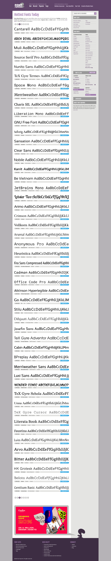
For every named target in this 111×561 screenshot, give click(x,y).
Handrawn (87, 47)
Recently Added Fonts (21, 544)
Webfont (76, 79)
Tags (46, 6)
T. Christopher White (29, 322)
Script (74, 48)
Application (76, 83)
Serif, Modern (88, 64)
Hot (30, 6)
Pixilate (26, 481)
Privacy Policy (47, 552)
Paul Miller (28, 275)
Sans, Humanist (88, 55)
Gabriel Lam (29, 181)
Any (86, 77)
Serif (74, 50)
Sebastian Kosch (29, 219)
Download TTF (65, 32)
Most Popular (76, 22)
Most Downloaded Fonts (21, 546)
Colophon (29, 88)
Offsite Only (76, 93)
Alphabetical (88, 89)
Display (75, 40)
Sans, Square (88, 59)
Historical (87, 48)
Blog (73, 547)
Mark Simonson (31, 247)
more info (75, 110)
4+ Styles (87, 79)
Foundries (87, 24)
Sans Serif (75, 47)
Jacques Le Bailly (30, 70)
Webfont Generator (59, 6)
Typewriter (75, 54)
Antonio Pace (27, 443)
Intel (27, 153)
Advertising (46, 549)
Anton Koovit (27, 453)
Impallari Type (29, 200)
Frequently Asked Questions (50, 544)
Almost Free (76, 27)
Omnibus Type (27, 406)
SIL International (30, 107)
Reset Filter (92, 72)
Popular (41, 6)
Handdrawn (76, 41)
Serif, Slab (87, 66)
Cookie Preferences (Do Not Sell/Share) (52, 555)
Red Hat (30, 116)
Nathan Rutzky (31, 284)
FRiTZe (27, 228)
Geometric (87, 45)
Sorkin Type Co (30, 98)
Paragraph (87, 40)
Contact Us (46, 547)
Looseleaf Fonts (28, 135)
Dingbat (75, 38)
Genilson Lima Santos (28, 312)
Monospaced (76, 43)
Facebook (74, 546)
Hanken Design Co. (30, 472)
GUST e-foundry (32, 79)
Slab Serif (75, 52)
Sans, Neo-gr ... (88, 57)
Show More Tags (89, 67)
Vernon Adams (27, 51)
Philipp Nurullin (31, 190)
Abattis (27, 32)
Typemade (29, 332)
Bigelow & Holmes (30, 379)
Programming (76, 45)
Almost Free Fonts (20, 547)
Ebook (74, 81)
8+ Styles (87, 81)
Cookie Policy (47, 554)
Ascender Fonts (28, 209)
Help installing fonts (48, 546)
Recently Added (77, 20)
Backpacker (28, 360)
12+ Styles (87, 83)
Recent (35, 6)
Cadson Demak (27, 172)
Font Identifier (70, 6)
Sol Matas (26, 462)
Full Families (89, 84)
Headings (87, 38)
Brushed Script (88, 41)
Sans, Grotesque (89, 54)
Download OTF (64, 60)
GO (24, 303)
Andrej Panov (29, 257)
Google (29, 425)
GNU (29, 125)
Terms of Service (47, 551)
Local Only (75, 91)
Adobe (30, 60)
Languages (87, 22)
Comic (74, 36)
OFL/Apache (76, 85)
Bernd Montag (29, 144)
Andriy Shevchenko (29, 238)
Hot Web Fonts (76, 26)
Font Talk (77, 6)
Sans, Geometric (89, 52)
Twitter (73, 544)
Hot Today (75, 24)
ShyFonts (28, 41)
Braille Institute (34, 293)
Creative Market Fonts (87, 6)
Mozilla (32, 266)
